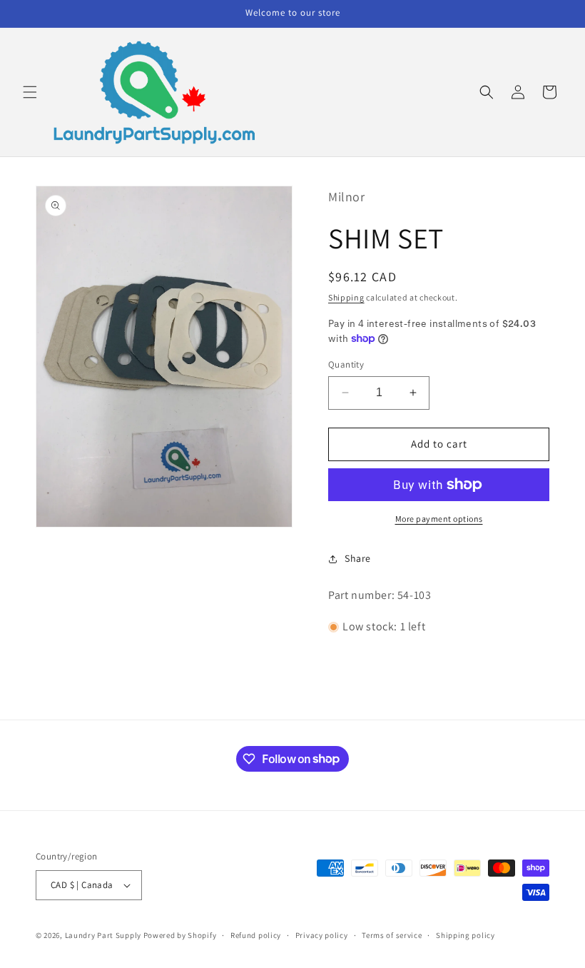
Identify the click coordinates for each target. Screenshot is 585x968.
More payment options (439, 518)
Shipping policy (465, 935)
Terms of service (392, 935)
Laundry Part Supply (104, 935)
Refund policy (255, 935)
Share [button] (358, 558)
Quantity (346, 364)
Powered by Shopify (180, 935)
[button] (30, 92)
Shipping (346, 297)
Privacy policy (321, 935)
